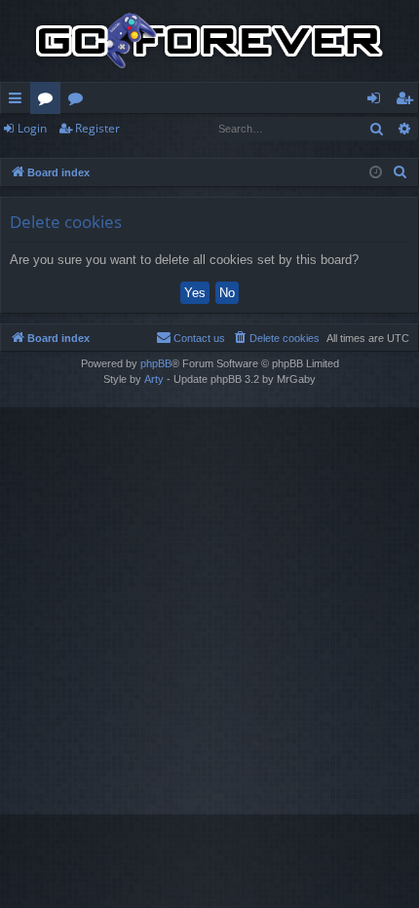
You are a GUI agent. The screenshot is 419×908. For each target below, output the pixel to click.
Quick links (19, 101)
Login (32, 128)
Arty (154, 379)
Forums (49, 101)
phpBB (155, 363)
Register (97, 128)
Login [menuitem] (377, 101)
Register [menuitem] (408, 101)
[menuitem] (400, 172)
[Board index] (209, 41)
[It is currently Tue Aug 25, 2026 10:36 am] (375, 173)
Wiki (79, 101)
